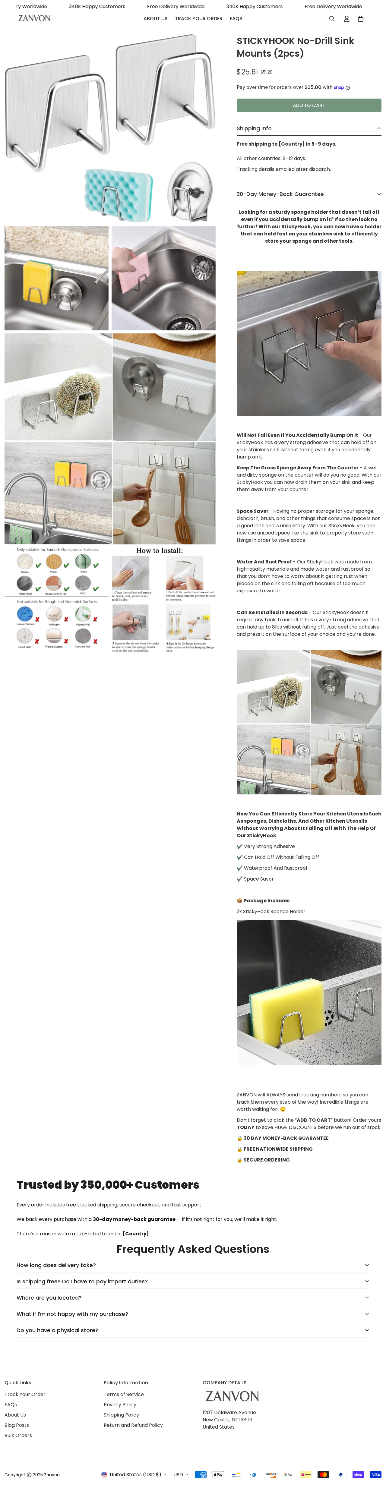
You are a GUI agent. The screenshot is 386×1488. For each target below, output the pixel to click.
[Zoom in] (204, 46)
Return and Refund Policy (133, 1425)
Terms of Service (124, 1394)
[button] (361, 19)
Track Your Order (199, 18)
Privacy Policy (120, 1404)
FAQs (236, 18)
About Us (156, 18)
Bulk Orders (18, 1435)
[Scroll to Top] (374, 1455)
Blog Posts (17, 1425)
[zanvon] (35, 19)
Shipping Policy (121, 1414)
